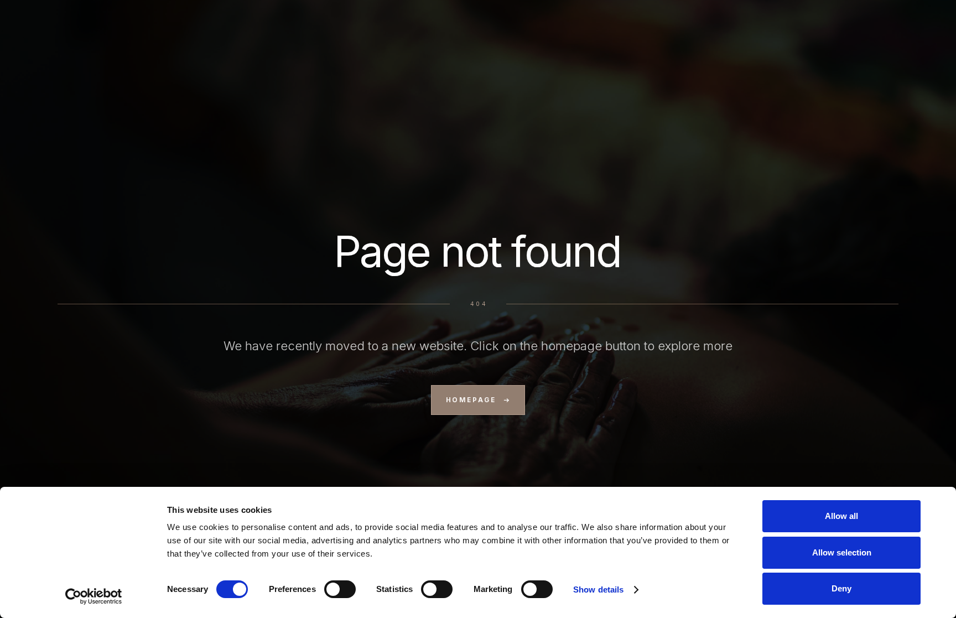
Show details (598, 589)
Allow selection (841, 552)
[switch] (340, 589)
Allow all (841, 516)
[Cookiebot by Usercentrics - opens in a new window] (93, 596)
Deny (841, 588)
